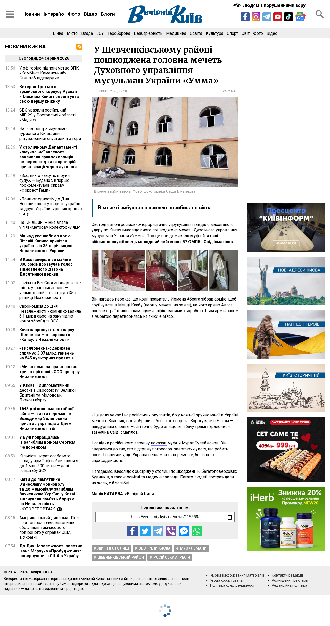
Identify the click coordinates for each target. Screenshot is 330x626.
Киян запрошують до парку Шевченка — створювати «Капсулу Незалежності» (46, 334)
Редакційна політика (289, 585)
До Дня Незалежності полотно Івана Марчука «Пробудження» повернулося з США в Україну (50, 551)
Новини (31, 14)
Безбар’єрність (148, 33)
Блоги (108, 14)
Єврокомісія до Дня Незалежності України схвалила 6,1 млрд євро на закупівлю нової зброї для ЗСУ (50, 313)
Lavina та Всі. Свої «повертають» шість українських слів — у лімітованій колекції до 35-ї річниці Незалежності (50, 290)
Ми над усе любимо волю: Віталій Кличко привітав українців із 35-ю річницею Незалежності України (45, 243)
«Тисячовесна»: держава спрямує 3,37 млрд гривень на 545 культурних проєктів (46, 353)
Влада (87, 33)
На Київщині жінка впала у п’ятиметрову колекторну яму (49, 225)
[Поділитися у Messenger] (184, 531)
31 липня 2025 (106, 91)
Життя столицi (113, 548)
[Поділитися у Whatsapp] (197, 531)
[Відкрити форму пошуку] (320, 14)
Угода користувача (226, 580)
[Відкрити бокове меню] (10, 14)
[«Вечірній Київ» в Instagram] (256, 16)
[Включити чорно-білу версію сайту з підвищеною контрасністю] (270, 5)
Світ (246, 33)
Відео (90, 14)
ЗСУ (100, 33)
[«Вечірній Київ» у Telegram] (266, 16)
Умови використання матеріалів (237, 575)
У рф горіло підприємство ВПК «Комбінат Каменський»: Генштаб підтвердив (49, 73)
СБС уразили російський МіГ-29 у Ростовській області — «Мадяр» (49, 115)
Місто (72, 33)
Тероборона (119, 33)
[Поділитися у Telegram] (158, 531)
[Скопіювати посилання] (229, 517)
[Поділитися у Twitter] (145, 531)
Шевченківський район (120, 557)
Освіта (196, 33)
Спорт (232, 33)
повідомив (171, 235)
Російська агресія (171, 557)
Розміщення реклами (290, 580)
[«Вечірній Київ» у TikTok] (288, 16)
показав (159, 443)
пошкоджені (183, 471)
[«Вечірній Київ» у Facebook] (245, 16)
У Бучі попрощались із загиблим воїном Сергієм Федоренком (47, 442)
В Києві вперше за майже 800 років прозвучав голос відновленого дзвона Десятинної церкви (46, 267)
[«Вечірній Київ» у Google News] (300, 16)
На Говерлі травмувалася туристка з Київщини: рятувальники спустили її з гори (50, 133)
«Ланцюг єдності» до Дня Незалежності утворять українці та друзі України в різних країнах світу (50, 206)
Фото (74, 14)
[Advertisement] (165, 366)
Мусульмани (193, 548)
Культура (214, 33)
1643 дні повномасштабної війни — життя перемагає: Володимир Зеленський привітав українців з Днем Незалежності (46, 418)
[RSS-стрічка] (79, 47)
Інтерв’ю (54, 14)
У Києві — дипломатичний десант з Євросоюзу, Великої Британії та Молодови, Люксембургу (47, 392)
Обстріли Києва (154, 548)
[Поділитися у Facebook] (132, 531)
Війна (58, 33)
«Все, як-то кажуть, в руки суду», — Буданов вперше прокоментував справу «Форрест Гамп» (44, 183)
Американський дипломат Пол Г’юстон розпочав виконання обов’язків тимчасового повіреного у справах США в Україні (49, 527)
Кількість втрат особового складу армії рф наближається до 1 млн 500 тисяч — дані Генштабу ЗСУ (48, 463)
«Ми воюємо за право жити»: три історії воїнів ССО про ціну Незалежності (49, 371)
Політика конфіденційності (232, 585)
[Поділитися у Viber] (171, 531)
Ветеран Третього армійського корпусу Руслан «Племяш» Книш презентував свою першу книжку (49, 94)
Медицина (176, 33)
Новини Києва (25, 47)
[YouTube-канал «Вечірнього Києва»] (277, 16)
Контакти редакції (287, 575)
